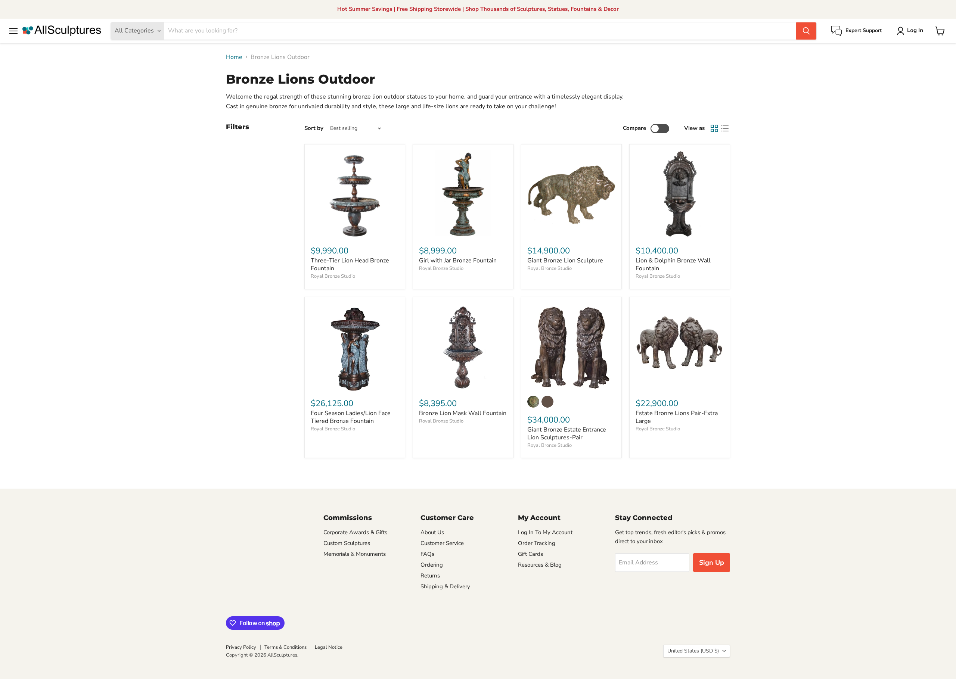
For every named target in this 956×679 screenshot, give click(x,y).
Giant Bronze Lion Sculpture (565, 260)
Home (234, 57)
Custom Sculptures (346, 543)
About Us (432, 532)
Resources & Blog (540, 565)
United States (693, 650)
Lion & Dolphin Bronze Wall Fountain (673, 264)
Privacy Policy (241, 647)
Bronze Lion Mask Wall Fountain (462, 413)
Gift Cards (530, 554)
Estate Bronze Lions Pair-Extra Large (677, 417)
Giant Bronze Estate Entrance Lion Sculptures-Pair (566, 434)
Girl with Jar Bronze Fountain (458, 260)
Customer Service (442, 543)
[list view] (725, 128)
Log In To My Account (545, 532)
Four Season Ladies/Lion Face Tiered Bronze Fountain (351, 417)
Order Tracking (536, 543)
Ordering (431, 565)
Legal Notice (328, 647)
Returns (430, 575)
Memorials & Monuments (354, 554)
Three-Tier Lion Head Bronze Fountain (350, 264)
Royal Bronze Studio (333, 276)
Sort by (313, 128)
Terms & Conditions (285, 647)
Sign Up (711, 562)
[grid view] (714, 128)
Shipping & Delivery (445, 586)
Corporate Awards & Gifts (355, 532)
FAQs (427, 554)
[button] (911, 31)
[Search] (806, 31)
